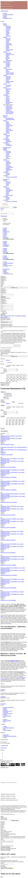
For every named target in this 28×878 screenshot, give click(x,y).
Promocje (5, 203)
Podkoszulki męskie (10, 119)
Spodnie (8, 65)
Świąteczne (8, 43)
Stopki (7, 48)
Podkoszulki (8, 141)
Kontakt (5, 737)
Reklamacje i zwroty (7, 18)
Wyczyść (3, 385)
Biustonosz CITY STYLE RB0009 (8, 600)
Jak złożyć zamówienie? (8, 707)
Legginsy (5, 75)
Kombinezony (9, 69)
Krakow (2, 826)
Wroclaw (2, 828)
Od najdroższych (8, 394)
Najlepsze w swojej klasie (11, 177)
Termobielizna (9, 60)
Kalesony (8, 140)
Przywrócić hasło (4, 322)
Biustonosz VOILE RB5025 (7, 454)
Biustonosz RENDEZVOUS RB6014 (9, 575)
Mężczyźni (5, 115)
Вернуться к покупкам (5, 849)
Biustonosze (8, 53)
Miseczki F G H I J (10, 54)
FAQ (4, 717)
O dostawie (3, 689)
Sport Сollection (9, 113)
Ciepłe (7, 42)
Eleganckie (8, 152)
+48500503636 (4, 216)
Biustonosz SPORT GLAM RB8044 (8, 489)
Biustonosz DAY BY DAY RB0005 (8, 587)
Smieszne (8, 168)
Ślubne (7, 31)
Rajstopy (5, 25)
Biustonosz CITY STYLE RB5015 (8, 467)
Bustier (7, 55)
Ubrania (5, 67)
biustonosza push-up (15, 660)
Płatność (5, 17)
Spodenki (8, 64)
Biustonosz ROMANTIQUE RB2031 (9, 502)
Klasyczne (8, 26)
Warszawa (3, 823)
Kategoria (3, 402)
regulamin (9, 315)
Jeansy (4, 83)
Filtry (2, 400)
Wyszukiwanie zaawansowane (9, 736)
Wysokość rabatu (8, 396)
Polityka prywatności (7, 713)
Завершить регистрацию (6, 347)
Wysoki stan (8, 85)
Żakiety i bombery (10, 74)
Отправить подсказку (5, 847)
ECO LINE (5, 204)
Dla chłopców (6, 179)
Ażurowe (8, 29)
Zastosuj (5, 371)
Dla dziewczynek (7, 147)
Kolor (13, 402)
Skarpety (5, 37)
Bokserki (8, 135)
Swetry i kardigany (10, 72)
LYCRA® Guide (9, 112)
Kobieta (4, 311)
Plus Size (8, 86)
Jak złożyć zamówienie (8, 14)
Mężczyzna (4, 313)
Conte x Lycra (9, 110)
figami (17, 677)
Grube (7, 34)
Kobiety (5, 23)
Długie (7, 45)
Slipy (7, 137)
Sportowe (8, 50)
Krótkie (7, 47)
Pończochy (8, 36)
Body (7, 59)
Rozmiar (2, 416)
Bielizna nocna (6, 61)
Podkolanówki (9, 44)
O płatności (3, 696)
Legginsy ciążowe (10, 81)
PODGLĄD (3, 440)
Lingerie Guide (9, 108)
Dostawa (5, 15)
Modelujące (8, 27)
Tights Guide (9, 107)
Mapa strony (6, 734)
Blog (4, 729)
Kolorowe (8, 39)
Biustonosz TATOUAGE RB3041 (8, 514)
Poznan (2, 825)
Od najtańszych (8, 393)
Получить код (17, 345)
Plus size (5, 87)
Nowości (3, 391)
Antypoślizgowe (9, 167)
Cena (2, 410)
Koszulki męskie (9, 118)
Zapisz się (3, 868)
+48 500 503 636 (4, 11)
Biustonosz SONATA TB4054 (7, 444)
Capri (7, 157)
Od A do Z (7, 398)
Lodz (2, 829)
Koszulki (8, 58)
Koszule (8, 66)
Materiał (2, 405)
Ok (1, 876)
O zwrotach (3, 703)
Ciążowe (8, 32)
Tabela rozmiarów (7, 715)
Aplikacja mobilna (7, 730)
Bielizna (5, 52)
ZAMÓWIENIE (12, 834)
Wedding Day (9, 106)
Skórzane (8, 82)
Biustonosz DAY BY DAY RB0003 (8, 565)
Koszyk (2, 208)
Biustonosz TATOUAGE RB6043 (8, 552)
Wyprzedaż (5, 95)
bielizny (2, 616)
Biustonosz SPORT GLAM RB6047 (8, 477)
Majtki (7, 56)
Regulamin (5, 712)
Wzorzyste (8, 28)
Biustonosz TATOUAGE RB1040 (8, 540)
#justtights (8, 109)
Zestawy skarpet (9, 49)
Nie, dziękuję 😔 (9, 868)
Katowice (3, 824)
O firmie (5, 13)
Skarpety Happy (9, 125)
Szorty (7, 136)
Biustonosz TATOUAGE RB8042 (8, 527)
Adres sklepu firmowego (8, 727)
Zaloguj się (3, 296)
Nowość (5, 148)
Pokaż (2, 433)
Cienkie (7, 33)
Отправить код (14, 287)
